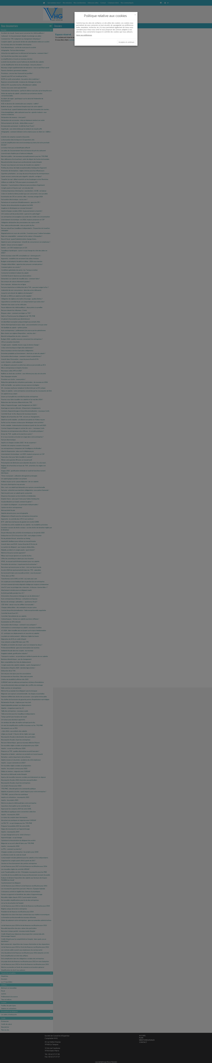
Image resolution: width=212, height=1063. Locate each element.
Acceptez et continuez (126, 42)
